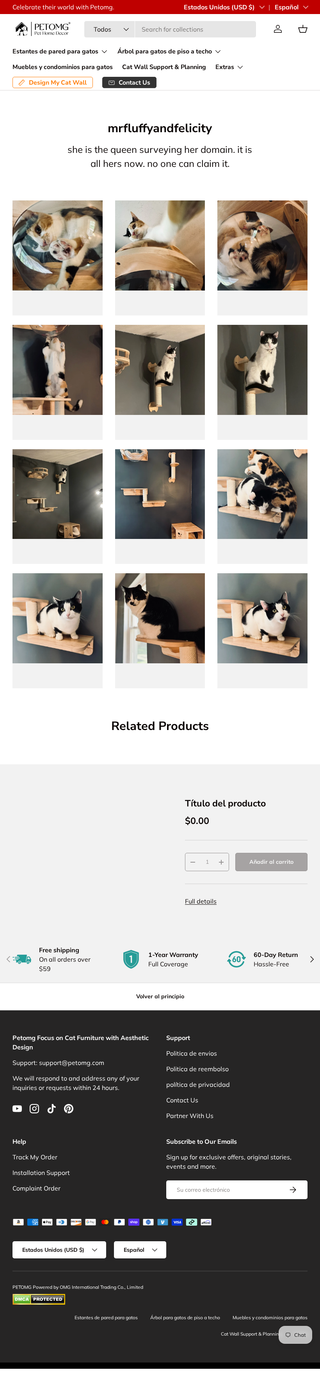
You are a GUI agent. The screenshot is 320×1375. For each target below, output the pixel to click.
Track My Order (34, 1157)
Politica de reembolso (197, 1069)
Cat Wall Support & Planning (164, 67)
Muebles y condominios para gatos (62, 67)
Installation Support (41, 1173)
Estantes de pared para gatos (106, 1317)
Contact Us (182, 1100)
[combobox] (170, 29)
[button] (302, 28)
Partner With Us (189, 1116)
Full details (201, 901)
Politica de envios (191, 1053)
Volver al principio (160, 996)
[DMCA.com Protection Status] (38, 1297)
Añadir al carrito (271, 861)
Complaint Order (36, 1188)
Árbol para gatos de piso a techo (185, 1317)
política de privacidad (198, 1084)
